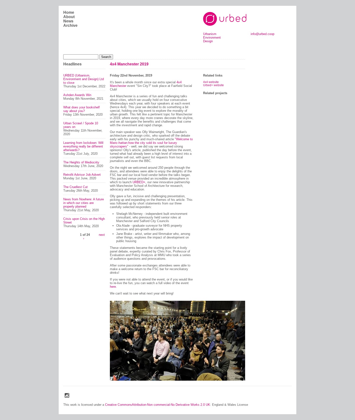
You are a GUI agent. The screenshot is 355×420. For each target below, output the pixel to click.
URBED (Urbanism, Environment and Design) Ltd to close (83, 79)
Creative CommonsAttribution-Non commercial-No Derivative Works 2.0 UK (157, 404)
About (69, 17)
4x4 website (211, 82)
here (113, 286)
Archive (70, 25)
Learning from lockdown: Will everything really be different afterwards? (83, 146)
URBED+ (139, 182)
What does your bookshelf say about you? (81, 109)
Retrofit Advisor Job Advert (82, 174)
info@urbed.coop (262, 34)
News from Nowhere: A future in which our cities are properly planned (83, 202)
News (68, 21)
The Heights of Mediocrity (81, 162)
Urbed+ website (213, 85)
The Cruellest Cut (75, 187)
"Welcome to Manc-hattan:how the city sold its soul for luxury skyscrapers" (151, 142)
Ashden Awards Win (77, 95)
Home (68, 12)
